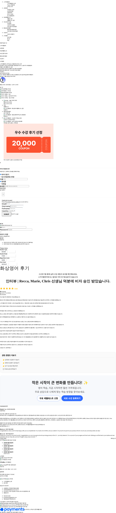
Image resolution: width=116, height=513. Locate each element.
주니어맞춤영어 (10, 15)
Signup (6, 214)
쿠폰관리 (31, 74)
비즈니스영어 (10, 14)
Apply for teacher (4, 485)
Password (4, 229)
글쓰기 (114, 438)
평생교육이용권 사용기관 (20, 503)
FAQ (8, 40)
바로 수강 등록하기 (72, 398)
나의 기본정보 (3, 74)
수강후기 (2, 71)
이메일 (3, 184)
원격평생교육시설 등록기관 (22, 505)
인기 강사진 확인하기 (11, 366)
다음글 (4, 438)
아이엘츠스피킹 (10, 9)
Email (4, 204)
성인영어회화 (10, 11)
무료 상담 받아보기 (11, 369)
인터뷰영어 (9, 12)
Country (5, 211)
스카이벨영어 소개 (11, 3)
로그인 (5, 43)
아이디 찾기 (2, 188)
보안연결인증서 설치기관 (21, 506)
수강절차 (9, 23)
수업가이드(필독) (11, 25)
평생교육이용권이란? (12, 29)
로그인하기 (2, 190)
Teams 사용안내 (11, 5)
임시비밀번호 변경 (7, 177)
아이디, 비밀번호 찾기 (5, 236)
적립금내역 (26, 74)
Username (6, 206)
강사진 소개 (10, 6)
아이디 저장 (4, 234)
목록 (112, 438)
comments (3, 294)
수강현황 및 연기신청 (19, 74)
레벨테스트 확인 (10, 74)
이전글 (1, 438)
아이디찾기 (5, 174)
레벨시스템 (9, 19)
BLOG (8, 39)
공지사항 (9, 37)
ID (1, 227)
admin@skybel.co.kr (11, 497)
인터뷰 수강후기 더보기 (12, 360)
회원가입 (2, 43)
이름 (1, 179)
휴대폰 (3, 181)
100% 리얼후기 (10, 34)
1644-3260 (12, 76)
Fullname (5, 208)
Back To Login (14, 214)
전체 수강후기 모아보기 (12, 363)
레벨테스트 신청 (10, 20)
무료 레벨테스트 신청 (49, 398)
